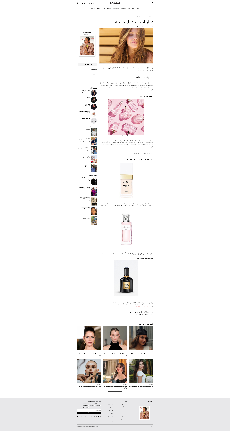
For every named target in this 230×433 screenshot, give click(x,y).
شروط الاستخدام (151, 426)
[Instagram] (85, 3)
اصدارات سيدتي (124, 419)
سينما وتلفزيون (87, 147)
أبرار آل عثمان (87, 99)
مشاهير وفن (98, 405)
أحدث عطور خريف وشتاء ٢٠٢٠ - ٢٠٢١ (141, 147)
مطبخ (98, 8)
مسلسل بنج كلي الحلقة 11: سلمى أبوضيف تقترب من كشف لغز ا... (84, 167)
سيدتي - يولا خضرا (143, 27)
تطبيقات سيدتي (111, 416)
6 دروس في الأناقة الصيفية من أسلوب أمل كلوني (84, 188)
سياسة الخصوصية (144, 426)
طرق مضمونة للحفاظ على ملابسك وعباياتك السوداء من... (85, 179)
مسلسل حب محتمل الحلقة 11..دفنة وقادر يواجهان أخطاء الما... (84, 149)
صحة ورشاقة (123, 8)
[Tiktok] (87, 3)
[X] (89, 3)
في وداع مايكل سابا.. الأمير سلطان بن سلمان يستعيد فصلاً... (84, 158)
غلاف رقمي (112, 419)
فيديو (92, 8)
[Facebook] (82, 3)
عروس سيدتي (124, 416)
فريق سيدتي (112, 413)
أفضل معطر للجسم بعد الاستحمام (141, 307)
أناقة (133, 8)
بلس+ (104, 8)
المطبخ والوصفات (85, 405)
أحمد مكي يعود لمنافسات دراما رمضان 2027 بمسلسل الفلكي (84, 140)
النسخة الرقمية (87, 58)
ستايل (126, 410)
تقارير (126, 413)
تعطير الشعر (136, 314)
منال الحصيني (87, 120)
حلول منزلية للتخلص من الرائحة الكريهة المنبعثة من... (84, 217)
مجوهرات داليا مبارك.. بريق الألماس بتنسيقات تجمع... (85, 207)
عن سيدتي (112, 407)
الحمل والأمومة (85, 407)
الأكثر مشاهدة (93, 175)
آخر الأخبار (112, 422)
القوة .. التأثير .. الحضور (94, 69)
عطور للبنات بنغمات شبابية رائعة (142, 90)
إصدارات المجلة (87, 32)
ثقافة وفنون (88, 129)
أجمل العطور (141, 314)
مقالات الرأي (94, 88)
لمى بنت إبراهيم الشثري (86, 92)
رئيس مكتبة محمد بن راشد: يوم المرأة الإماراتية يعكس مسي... (84, 131)
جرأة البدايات (95, 80)
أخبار (89, 156)
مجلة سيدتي (112, 401)
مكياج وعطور (150, 27)
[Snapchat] (92, 3)
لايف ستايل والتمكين (97, 403)
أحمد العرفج (88, 114)
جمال (129, 8)
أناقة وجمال (92, 405)
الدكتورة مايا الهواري (86, 106)
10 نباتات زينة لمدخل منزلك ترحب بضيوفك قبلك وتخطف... (84, 199)
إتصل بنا (133, 426)
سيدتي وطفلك (116, 8)
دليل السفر (125, 422)
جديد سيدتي (93, 127)
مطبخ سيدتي (124, 404)
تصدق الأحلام (95, 74)
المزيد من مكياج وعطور (145, 324)
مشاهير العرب (88, 138)
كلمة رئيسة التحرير (88, 64)
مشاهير (137, 8)
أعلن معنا (138, 426)
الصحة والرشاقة (85, 403)
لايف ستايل (109, 8)
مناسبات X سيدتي (111, 404)
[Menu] (152, 3)
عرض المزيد (115, 392)
